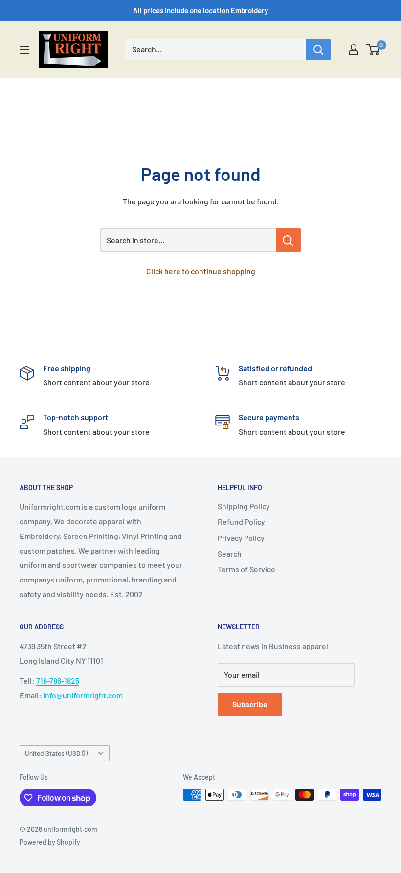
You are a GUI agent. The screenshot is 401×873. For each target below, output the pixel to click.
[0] (373, 49)
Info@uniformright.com (83, 695)
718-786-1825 (57, 680)
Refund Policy (241, 521)
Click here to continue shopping (200, 271)
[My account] (353, 49)
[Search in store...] (288, 240)
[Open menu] (24, 50)
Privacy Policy (241, 537)
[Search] (318, 49)
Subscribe (249, 704)
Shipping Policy (244, 506)
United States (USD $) (56, 753)
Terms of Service (246, 569)
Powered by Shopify (50, 842)
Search (230, 553)
